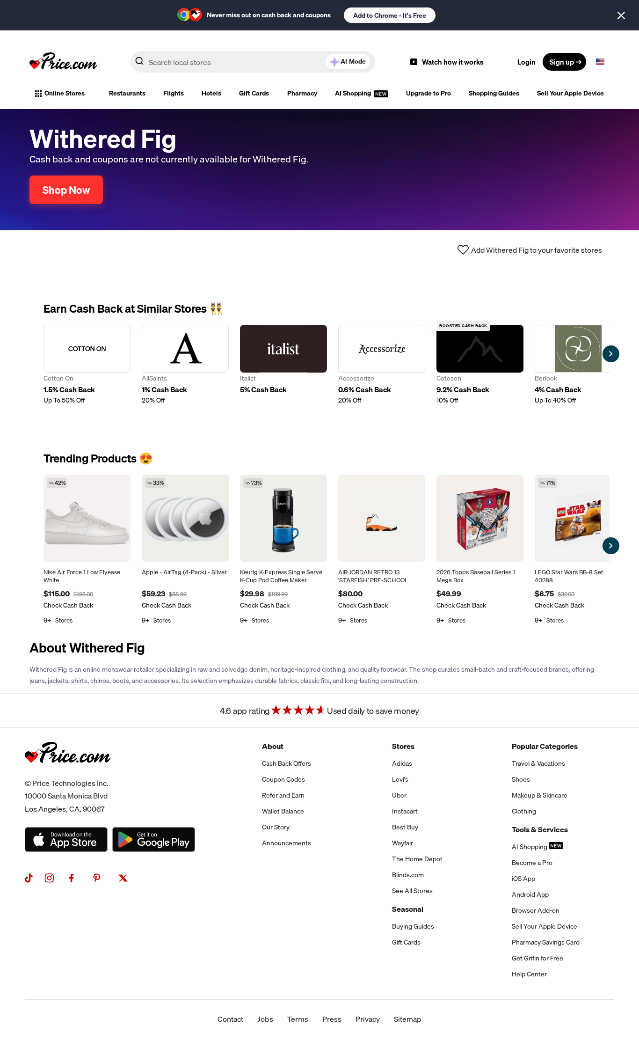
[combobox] (253, 61)
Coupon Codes (283, 779)
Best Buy (405, 827)
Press (331, 1019)
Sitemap (407, 1019)
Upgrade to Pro (428, 93)
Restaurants (127, 93)
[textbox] (600, 61)
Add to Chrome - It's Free (389, 15)
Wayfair (402, 843)
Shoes (521, 779)
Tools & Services (540, 829)
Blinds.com (408, 875)
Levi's (400, 779)
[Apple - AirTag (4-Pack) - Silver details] (185, 518)
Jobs (265, 1019)
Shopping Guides (494, 93)
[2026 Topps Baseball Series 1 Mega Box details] (479, 518)
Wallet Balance (283, 811)
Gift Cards (254, 93)
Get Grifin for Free (537, 958)
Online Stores (64, 93)
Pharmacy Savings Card (546, 942)
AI (353, 61)
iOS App (523, 878)
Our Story (276, 827)
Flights (173, 93)
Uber (399, 795)
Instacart (405, 811)
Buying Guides (413, 926)
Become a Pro (532, 862)
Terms (297, 1019)
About (272, 746)
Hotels (211, 93)
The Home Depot (417, 859)
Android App (530, 894)
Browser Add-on (535, 910)
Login (526, 61)
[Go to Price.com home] (63, 61)
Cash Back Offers (286, 763)
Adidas (402, 763)
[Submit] (139, 63)
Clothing (524, 811)
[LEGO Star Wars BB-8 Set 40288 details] (578, 518)
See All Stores (412, 891)
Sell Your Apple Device (570, 93)
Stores (403, 746)
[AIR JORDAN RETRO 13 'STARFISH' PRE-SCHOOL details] (381, 518)
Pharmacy (302, 93)
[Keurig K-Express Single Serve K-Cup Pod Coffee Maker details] (283, 518)
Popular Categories (545, 746)
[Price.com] (67, 773)
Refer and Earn (283, 795)
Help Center (529, 974)
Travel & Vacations (538, 763)
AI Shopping (353, 93)
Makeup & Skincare (539, 795)
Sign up (562, 61)
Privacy (368, 1019)
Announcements (286, 843)
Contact (230, 1019)
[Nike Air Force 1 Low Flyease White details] (87, 518)
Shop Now (66, 190)
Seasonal (407, 909)
